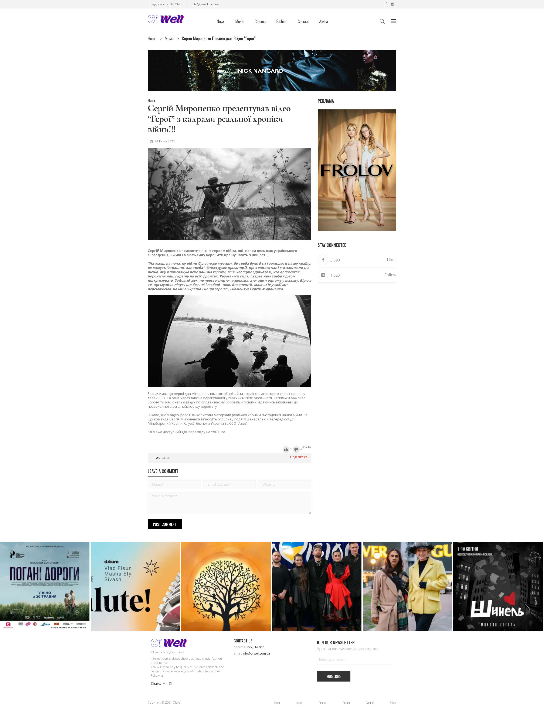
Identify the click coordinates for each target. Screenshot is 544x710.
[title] (386, 4)
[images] (229, 194)
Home (152, 38)
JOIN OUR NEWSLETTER (336, 642)
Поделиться (298, 457)
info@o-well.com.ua (205, 4)
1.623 (334, 275)
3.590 (334, 260)
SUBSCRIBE (333, 676)
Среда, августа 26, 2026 (164, 4)
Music (239, 21)
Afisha (323, 21)
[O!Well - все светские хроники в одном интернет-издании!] (166, 18)
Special (303, 21)
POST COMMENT (164, 524)
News (221, 21)
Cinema (260, 21)
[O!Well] (169, 643)
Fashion (281, 21)
